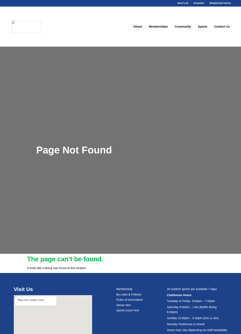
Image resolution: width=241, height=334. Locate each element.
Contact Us (222, 26)
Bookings (199, 3)
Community (183, 26)
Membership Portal (220, 3)
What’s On (182, 3)
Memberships (158, 26)
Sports (202, 26)
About (137, 26)
